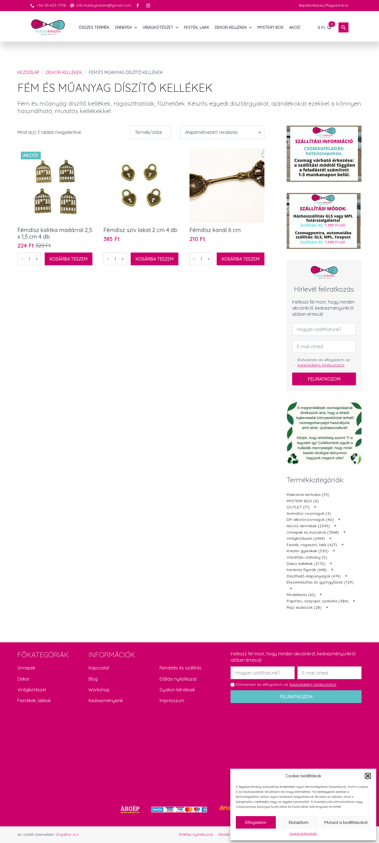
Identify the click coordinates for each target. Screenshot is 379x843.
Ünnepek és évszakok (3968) (313, 532)
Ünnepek (26, 668)
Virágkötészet (31, 689)
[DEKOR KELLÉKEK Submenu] (251, 27)
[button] (368, 776)
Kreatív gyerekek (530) (308, 550)
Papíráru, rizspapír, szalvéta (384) (317, 600)
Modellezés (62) (301, 594)
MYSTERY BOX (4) (303, 500)
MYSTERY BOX (270, 27)
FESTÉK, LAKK (196, 27)
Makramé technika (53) (308, 494)
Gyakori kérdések (177, 689)
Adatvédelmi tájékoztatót (320, 365)
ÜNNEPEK (123, 27)
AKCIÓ (294, 27)
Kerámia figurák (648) (307, 569)
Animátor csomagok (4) (309, 513)
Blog (93, 679)
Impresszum (172, 700)
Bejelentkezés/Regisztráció (323, 5)
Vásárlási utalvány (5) (307, 557)
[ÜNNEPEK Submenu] (136, 27)
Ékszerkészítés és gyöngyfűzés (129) (320, 582)
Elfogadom (255, 822)
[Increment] (37, 258)
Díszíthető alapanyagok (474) (314, 576)
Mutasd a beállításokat (346, 822)
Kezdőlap (28, 72)
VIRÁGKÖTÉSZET (158, 27)
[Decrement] (22, 258)
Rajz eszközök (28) (304, 607)
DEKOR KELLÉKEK (231, 27)
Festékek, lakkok (34, 700)
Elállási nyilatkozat (178, 679)
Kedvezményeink (106, 700)
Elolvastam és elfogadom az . (323, 362)
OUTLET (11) (298, 507)
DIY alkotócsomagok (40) (310, 519)
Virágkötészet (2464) (306, 538)
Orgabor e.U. (67, 834)
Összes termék (94, 27)
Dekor (23, 679)
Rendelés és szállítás (180, 668)
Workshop (99, 689)
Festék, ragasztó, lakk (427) (312, 544)
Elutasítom (299, 822)
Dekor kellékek (64, 72)
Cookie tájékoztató (303, 833)
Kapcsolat (99, 668)
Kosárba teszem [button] (68, 259)
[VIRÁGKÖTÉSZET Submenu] (177, 27)
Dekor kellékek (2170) (306, 563)
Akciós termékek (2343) (308, 525)
